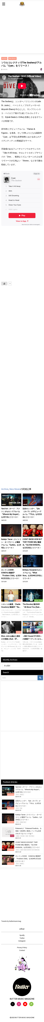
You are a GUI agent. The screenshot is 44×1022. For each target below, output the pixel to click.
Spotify (22, 935)
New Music (12, 58)
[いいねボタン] (4, 283)
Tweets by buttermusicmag (11, 921)
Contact (22, 950)
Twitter (22, 938)
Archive (4, 58)
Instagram (22, 941)
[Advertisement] (22, 31)
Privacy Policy (22, 947)
